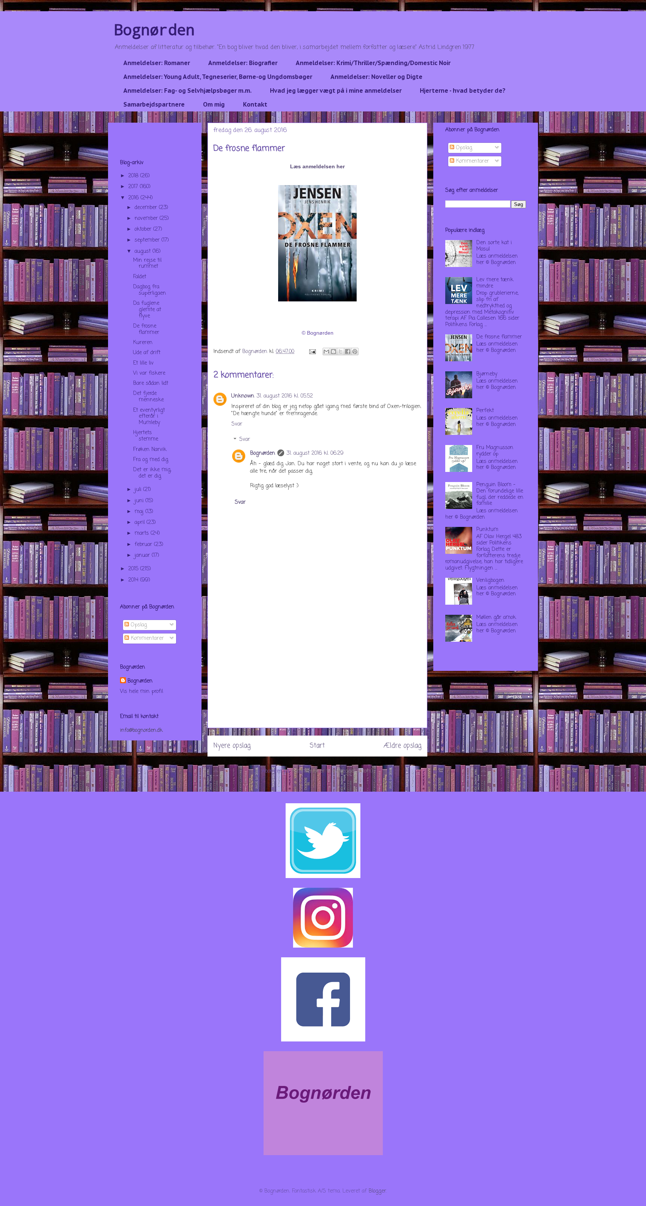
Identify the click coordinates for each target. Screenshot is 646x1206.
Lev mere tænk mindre (494, 283)
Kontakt (255, 104)
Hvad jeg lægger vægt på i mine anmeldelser (336, 90)
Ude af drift (146, 353)
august (144, 251)
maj (140, 512)
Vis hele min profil (141, 692)
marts (143, 533)
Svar (236, 424)
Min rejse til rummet (147, 264)
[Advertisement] (317, 675)
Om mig (214, 104)
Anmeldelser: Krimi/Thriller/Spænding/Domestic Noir (373, 63)
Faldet (139, 277)
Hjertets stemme (145, 436)
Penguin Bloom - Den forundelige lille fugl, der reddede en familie (499, 494)
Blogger (377, 1191)
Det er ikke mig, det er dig (152, 473)
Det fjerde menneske (148, 397)
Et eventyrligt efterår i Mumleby (149, 416)
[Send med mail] (326, 351)
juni (140, 501)
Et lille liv (143, 363)
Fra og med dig (150, 460)
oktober (144, 229)
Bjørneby (486, 374)
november (147, 219)
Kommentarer (146, 638)
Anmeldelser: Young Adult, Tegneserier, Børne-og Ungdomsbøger (217, 76)
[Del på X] (340, 351)
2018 (134, 176)
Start (317, 746)
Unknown (242, 396)
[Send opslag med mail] (312, 352)
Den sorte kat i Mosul (494, 246)
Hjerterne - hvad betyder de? (462, 90)
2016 (134, 198)
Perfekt (485, 411)
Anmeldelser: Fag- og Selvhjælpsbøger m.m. (187, 90)
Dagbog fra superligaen (149, 290)
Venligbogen (490, 580)
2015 (134, 569)
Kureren (143, 343)
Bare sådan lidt (150, 383)
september (148, 240)
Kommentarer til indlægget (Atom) (332, 771)
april (141, 523)
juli (139, 490)
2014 (134, 580)
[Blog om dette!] (333, 351)
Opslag (138, 625)
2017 (134, 187)
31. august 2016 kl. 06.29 (315, 453)
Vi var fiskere (149, 373)
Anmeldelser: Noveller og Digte (376, 76)
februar (144, 545)
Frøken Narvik (149, 450)
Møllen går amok (496, 618)
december (147, 208)
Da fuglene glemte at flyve (147, 310)
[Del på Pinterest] (355, 351)
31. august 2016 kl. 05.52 (284, 396)
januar (143, 555)
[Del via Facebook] (347, 351)
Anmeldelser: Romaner (156, 63)
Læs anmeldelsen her (317, 166)
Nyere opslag (231, 746)
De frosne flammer (146, 329)
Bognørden (154, 29)
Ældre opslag (402, 746)
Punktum (487, 530)
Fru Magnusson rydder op (494, 451)
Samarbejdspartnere (154, 104)
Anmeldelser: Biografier (242, 63)
